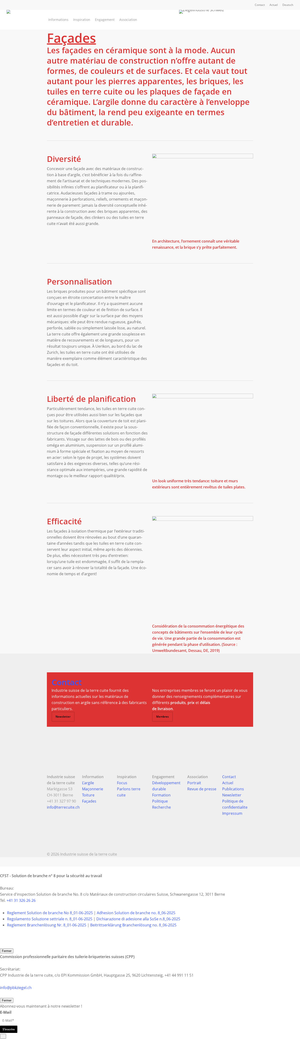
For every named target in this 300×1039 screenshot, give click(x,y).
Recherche (161, 807)
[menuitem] (287, 5)
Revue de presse (201, 789)
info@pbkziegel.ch (16, 987)
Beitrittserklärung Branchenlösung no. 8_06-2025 (133, 925)
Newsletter (231, 795)
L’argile (88, 782)
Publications (233, 789)
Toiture (88, 795)
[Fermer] (3, 1036)
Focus (122, 782)
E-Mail (5, 1012)
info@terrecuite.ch (63, 807)
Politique (160, 801)
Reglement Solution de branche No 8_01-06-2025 (50, 912)
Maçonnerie (92, 789)
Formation (161, 795)
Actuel (227, 782)
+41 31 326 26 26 (21, 900)
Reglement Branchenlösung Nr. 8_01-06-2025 (46, 925)
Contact (229, 776)
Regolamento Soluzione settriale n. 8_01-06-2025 (49, 918)
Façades (89, 801)
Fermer (6, 951)
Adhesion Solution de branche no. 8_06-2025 (136, 912)
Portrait (194, 782)
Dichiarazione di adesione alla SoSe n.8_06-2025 (138, 918)
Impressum (232, 813)
